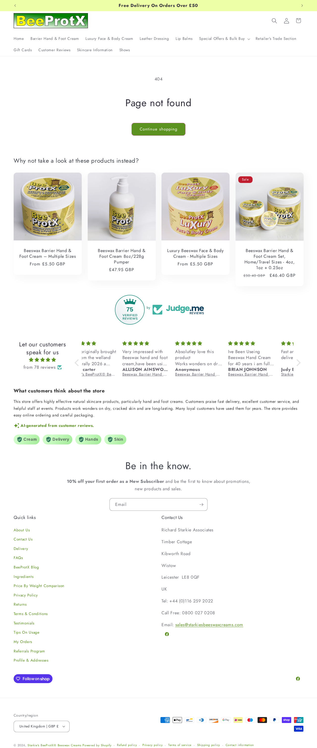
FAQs (18, 558)
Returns (20, 604)
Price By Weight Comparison (39, 586)
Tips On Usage (27, 632)
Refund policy (127, 745)
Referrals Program (29, 651)
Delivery (21, 548)
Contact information (240, 745)
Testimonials (24, 623)
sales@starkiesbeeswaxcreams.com (209, 624)
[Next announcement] (302, 5)
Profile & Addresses (31, 660)
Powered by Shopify (96, 745)
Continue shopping (159, 129)
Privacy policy (152, 745)
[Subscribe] (201, 504)
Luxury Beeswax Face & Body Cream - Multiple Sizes (195, 253)
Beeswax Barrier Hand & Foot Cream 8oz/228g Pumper (121, 256)
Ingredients (23, 576)
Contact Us (23, 539)
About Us (22, 530)
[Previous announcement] (15, 5)
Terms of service (179, 745)
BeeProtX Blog (26, 567)
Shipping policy (208, 745)
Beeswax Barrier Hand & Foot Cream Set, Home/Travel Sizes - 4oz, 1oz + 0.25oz (269, 259)
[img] (43, 359)
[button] (224, 39)
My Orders (23, 642)
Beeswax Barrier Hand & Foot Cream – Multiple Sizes (47, 253)
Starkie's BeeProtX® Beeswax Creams (54, 745)
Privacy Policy (26, 595)
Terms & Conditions (31, 614)
